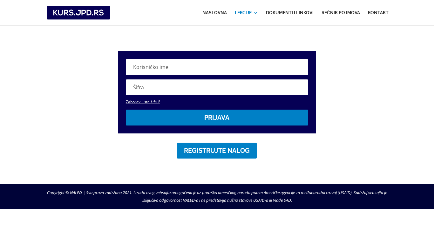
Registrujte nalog (217, 150)
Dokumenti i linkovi (290, 12)
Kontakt (378, 12)
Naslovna (214, 12)
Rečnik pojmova (341, 12)
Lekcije (243, 12)
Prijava (216, 117)
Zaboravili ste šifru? (143, 102)
